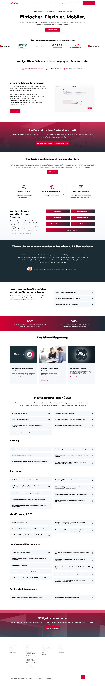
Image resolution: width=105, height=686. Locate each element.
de (70, 3)
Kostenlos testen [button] (89, 3)
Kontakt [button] (78, 3)
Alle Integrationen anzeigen (44, 143)
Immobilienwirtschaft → (83, 217)
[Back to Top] (83, 677)
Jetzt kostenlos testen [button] (52, 628)
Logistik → (83, 224)
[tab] (32, 69)
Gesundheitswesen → (83, 211)
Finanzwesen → (58, 211)
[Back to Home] (14, 3)
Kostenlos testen (52, 29)
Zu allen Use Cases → (71, 230)
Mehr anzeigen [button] (52, 172)
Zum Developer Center (62, 143)
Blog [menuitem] (43, 652)
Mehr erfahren (15, 111)
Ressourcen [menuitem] (45, 645)
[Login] (64, 3)
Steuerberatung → (58, 217)
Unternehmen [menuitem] (13, 645)
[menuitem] (12, 648)
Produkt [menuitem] (28, 645)
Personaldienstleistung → (58, 224)
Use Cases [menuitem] (61, 645)
